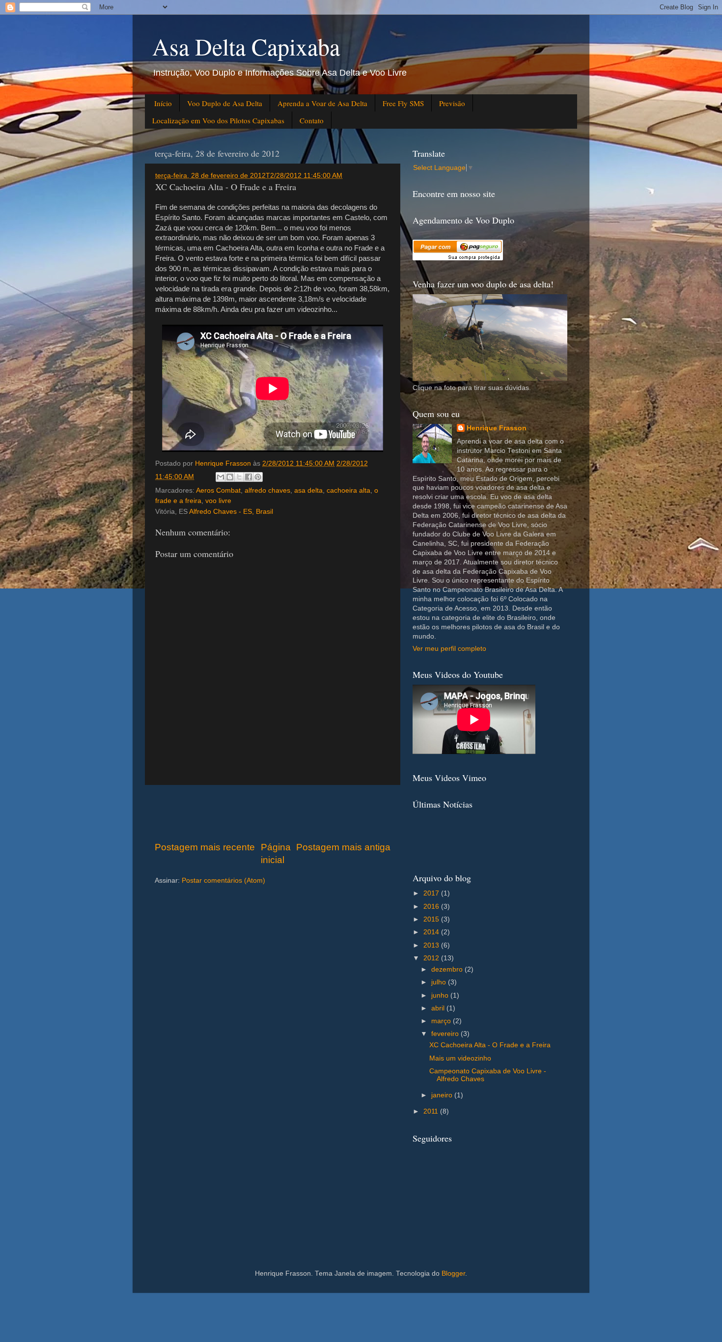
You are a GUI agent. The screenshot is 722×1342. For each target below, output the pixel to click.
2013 (432, 945)
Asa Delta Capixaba (246, 46)
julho (439, 982)
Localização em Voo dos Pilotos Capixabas (218, 120)
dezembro (448, 969)
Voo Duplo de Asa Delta (224, 103)
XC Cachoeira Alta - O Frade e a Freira (490, 1045)
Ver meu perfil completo (449, 648)
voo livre (218, 500)
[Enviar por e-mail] (220, 477)
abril (438, 1008)
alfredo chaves (267, 490)
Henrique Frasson (497, 428)
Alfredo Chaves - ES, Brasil (231, 511)
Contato (312, 120)
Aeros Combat (218, 490)
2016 (432, 906)
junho (440, 995)
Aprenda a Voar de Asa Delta (322, 103)
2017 (432, 893)
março (442, 1021)
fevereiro (446, 1033)
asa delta (308, 490)
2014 (432, 932)
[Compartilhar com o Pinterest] (258, 477)
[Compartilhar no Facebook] (248, 477)
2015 (432, 919)
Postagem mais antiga (343, 847)
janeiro (442, 1095)
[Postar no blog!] (230, 477)
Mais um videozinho (460, 1058)
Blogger (453, 1273)
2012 (432, 958)
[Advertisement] (273, 813)
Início (163, 103)
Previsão (452, 103)
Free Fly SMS (403, 103)
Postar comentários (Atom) (223, 880)
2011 (431, 1111)
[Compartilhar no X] (239, 477)
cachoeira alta (348, 490)
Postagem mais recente (205, 847)
